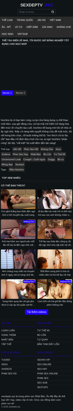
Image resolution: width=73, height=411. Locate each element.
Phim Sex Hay (20, 154)
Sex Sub (42, 382)
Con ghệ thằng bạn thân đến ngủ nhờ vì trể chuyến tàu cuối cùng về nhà (18, 213)
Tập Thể (6, 344)
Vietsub (22, 34)
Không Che (64, 27)
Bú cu (61, 159)
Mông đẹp (7, 164)
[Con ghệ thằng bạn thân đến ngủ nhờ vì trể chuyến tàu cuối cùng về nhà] (18, 199)
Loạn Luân (8, 330)
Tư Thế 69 (59, 154)
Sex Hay (42, 369)
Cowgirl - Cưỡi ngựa (34, 159)
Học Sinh (7, 34)
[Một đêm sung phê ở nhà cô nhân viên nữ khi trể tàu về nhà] (55, 259)
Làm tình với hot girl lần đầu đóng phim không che (55, 303)
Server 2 (20, 92)
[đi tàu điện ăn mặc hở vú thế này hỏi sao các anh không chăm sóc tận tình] (55, 199)
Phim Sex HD (31, 149)
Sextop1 (19, 164)
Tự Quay (42, 339)
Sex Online (44, 364)
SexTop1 (42, 387)
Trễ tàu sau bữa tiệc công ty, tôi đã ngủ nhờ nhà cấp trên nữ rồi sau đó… (55, 243)
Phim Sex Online (47, 373)
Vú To (18, 27)
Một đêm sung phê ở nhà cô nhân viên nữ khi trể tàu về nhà (55, 273)
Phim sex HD (9, 373)
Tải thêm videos (36, 312)
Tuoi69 (5, 359)
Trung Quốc (25, 20)
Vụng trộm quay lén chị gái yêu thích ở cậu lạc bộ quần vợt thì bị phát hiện (18, 303)
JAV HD (41, 20)
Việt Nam (55, 20)
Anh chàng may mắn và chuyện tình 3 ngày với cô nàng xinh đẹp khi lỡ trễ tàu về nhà (18, 273)
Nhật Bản (36, 154)
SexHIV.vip (43, 359)
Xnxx (58, 149)
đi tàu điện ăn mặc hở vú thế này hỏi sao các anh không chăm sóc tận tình (55, 213)
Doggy (51, 159)
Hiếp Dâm (32, 27)
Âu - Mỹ (6, 27)
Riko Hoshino (17, 169)
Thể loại (7, 20)
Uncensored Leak (11, 159)
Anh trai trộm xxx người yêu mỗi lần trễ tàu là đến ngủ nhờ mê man (18, 243)
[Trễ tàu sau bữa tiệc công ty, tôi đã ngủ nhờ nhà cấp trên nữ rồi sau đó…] (55, 229)
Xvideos (6, 154)
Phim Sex (42, 378)
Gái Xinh (47, 27)
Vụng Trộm (8, 335)
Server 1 (7, 92)
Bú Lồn (47, 154)
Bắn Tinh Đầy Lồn (48, 344)
